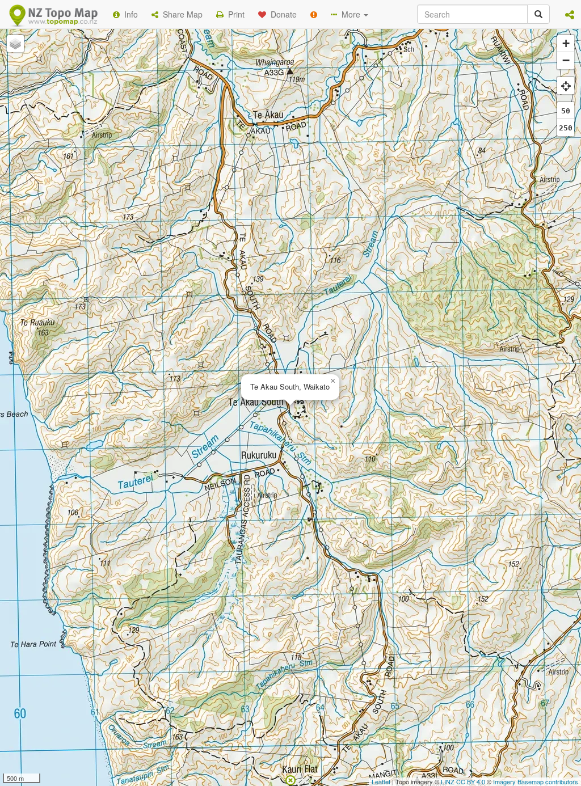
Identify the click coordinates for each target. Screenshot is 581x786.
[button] (569, 14)
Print (234, 14)
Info (129, 14)
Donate (281, 14)
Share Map (180, 14)
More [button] (350, 14)
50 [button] (565, 111)
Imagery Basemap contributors (535, 781)
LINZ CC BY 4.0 (463, 781)
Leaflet (381, 781)
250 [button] (565, 128)
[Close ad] (290, 779)
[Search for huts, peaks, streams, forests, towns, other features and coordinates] (538, 14)
